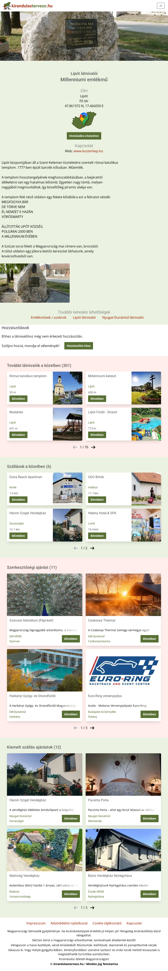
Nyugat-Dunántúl (20, 816)
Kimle (12, 487)
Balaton (14, 891)
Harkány (14, 716)
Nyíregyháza (96, 896)
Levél (91, 523)
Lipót (12, 386)
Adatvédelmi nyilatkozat (69, 923)
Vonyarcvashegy (20, 896)
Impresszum (36, 923)
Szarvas (14, 641)
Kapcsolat (134, 923)
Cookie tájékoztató (107, 923)
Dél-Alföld (15, 636)
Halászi (93, 487)
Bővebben (18, 398)
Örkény (92, 716)
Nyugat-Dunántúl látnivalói (123, 317)
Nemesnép (95, 821)
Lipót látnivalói (84, 317)
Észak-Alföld (96, 891)
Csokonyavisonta (99, 641)
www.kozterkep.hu (88, 151)
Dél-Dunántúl (96, 636)
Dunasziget (16, 523)
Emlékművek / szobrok (48, 317)
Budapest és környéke (102, 711)
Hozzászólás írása (79, 345)
